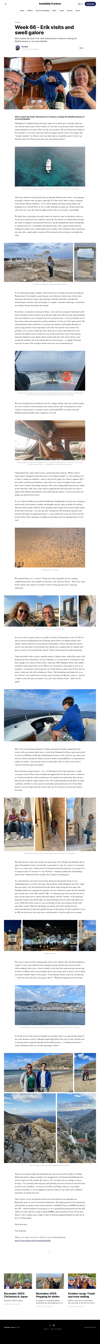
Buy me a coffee (56, 1329)
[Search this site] (5, 4)
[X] (50, 1325)
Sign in (80, 4)
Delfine (30, 11)
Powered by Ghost (90, 1327)
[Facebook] (54, 1325)
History (69, 11)
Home (22, 11)
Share (81, 48)
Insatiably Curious (50, 4)
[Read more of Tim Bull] (17, 48)
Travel (61, 11)
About (78, 11)
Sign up (46, 1329)
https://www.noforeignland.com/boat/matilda (33, 1240)
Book (54, 11)
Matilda (17, 22)
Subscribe (90, 4)
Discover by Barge (42, 11)
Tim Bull (24, 47)
